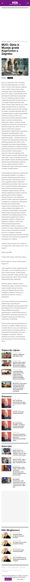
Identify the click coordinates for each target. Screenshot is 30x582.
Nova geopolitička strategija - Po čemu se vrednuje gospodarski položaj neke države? (19, 425)
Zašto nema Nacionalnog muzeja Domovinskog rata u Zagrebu (19, 559)
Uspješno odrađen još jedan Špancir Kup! (18, 355)
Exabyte (6, 571)
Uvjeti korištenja (15, 567)
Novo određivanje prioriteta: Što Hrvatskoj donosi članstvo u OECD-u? (19, 403)
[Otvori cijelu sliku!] (15, 67)
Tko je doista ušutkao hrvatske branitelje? (18, 550)
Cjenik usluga (22, 567)
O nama (9, 567)
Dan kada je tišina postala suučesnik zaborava (19, 542)
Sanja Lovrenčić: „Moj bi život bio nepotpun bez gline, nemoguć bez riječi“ (19, 461)
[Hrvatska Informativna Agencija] (15, 3)
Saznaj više (20, 579)
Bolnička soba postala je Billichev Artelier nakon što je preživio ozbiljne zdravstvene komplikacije (19, 364)
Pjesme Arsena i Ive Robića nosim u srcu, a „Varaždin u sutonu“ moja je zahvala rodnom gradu (19, 453)
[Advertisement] (15, 24)
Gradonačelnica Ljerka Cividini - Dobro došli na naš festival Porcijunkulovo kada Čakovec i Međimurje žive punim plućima (19, 471)
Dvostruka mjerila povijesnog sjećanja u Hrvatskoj (18, 536)
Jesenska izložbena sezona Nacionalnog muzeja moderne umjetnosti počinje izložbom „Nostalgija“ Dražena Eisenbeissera (19, 375)
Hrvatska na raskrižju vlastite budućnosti (18, 412)
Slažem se (8, 579)
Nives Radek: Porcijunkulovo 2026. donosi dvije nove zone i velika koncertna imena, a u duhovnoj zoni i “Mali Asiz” (19, 483)
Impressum (4, 567)
